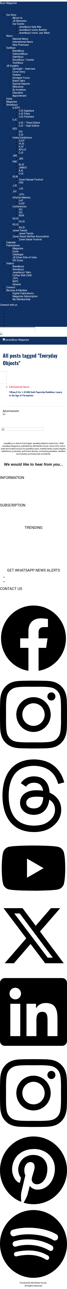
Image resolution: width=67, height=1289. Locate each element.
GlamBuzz (18, 56)
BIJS (21, 164)
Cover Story (18, 71)
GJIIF (22, 140)
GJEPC (16, 107)
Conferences (19, 206)
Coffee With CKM (21, 275)
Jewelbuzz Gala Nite (30, 26)
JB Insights (12, 65)
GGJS (15, 218)
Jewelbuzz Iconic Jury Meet (34, 32)
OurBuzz (11, 47)
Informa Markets (21, 197)
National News (20, 38)
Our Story (11, 14)
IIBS (21, 182)
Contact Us (6, 488)
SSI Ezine (17, 260)
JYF (14, 191)
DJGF (22, 203)
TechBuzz (17, 62)
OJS (21, 173)
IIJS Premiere (26, 116)
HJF (21, 200)
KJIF (21, 146)
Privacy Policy (8, 498)
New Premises (20, 44)
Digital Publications (23, 293)
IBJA (15, 176)
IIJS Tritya (24, 113)
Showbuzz (12, 104)
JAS (14, 155)
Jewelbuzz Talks (21, 272)
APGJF (22, 149)
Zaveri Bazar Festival (30, 239)
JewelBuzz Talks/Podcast (33, 563)
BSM (21, 215)
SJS (21, 134)
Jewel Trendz (19, 230)
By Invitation (19, 89)
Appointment (19, 95)
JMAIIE (23, 167)
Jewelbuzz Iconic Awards (33, 29)
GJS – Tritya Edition (29, 122)
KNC (14, 161)
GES (14, 128)
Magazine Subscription (25, 296)
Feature (16, 74)
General (16, 284)
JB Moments (19, 20)
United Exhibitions (22, 137)
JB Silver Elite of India (24, 257)
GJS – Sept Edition (29, 125)
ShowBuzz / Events (23, 59)
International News (22, 41)
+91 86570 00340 (8, 595)
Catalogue (17, 254)
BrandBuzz (18, 50)
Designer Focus (21, 77)
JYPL (22, 194)
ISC (21, 212)
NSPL (15, 281)
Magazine (11, 101)
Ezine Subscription (10, 515)
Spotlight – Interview (23, 68)
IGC (21, 209)
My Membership (21, 299)
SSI (21, 131)
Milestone (18, 86)
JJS (14, 185)
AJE (21, 170)
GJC (14, 119)
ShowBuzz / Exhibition (33, 558)
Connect (10, 287)
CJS (21, 152)
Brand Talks (18, 80)
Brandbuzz (18, 266)
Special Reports (21, 83)
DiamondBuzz (20, 53)
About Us (17, 17)
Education (17, 92)
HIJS (21, 143)
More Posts (9, 401)
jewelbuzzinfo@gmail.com (33, 471)
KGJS (15, 224)
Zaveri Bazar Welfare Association (30, 236)
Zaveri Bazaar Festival (31, 179)
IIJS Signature (26, 110)
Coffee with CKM (33, 553)
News (9, 35)
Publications (13, 245)
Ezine (9, 98)
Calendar (11, 242)
